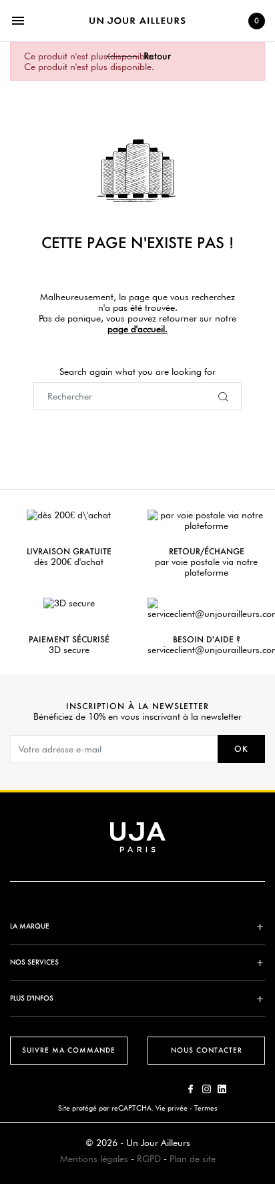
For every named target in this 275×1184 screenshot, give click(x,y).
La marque (29, 926)
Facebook (191, 1089)
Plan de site (193, 1158)
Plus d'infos (31, 998)
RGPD (149, 1158)
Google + (222, 1089)
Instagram (206, 1089)
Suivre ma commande (68, 1050)
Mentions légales (94, 1158)
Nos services (34, 962)
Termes (205, 1108)
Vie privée (172, 1108)
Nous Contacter (206, 1050)
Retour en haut (269, 986)
